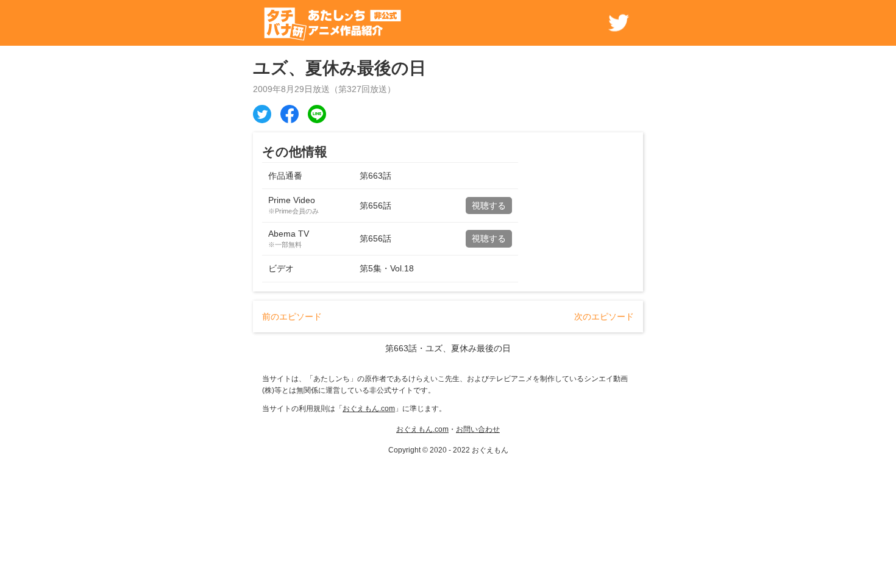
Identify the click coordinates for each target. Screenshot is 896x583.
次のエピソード (604, 316)
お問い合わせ (478, 429)
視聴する (489, 205)
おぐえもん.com (369, 408)
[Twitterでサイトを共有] (618, 23)
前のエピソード (292, 316)
